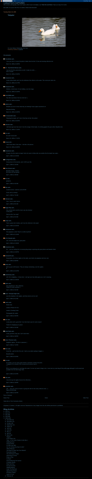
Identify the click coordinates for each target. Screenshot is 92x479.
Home (46, 398)
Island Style (8, 331)
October (9, 423)
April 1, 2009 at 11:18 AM (12, 243)
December (9, 419)
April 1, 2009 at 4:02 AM (12, 183)
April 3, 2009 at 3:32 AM (12, 327)
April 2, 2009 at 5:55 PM (12, 315)
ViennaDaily (8, 59)
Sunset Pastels (10, 443)
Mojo (6, 187)
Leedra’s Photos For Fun (12, 307)
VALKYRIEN (8, 95)
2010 (6, 416)
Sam (6, 319)
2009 (6, 418)
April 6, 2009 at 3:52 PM (12, 392)
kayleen (7, 104)
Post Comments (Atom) (16, 401)
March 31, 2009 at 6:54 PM (13, 120)
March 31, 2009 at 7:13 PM (13, 129)
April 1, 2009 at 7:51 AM (12, 195)
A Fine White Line (10, 438)
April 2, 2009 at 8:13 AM (12, 298)
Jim (6, 360)
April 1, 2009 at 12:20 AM (12, 155)
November (9, 421)
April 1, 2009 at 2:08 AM (12, 174)
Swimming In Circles (11, 455)
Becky (6, 264)
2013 (6, 411)
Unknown (7, 124)
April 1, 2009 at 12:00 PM (12, 252)
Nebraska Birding (10, 109)
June (8, 430)
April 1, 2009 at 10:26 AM (12, 225)
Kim (6, 133)
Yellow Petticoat (10, 448)
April (8, 433)
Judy (6, 377)
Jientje (6, 220)
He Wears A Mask (11, 472)
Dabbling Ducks (10, 442)
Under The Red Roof (11, 469)
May (8, 431)
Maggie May (8, 207)
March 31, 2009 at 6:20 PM (13, 100)
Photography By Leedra (12, 313)
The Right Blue (9, 159)
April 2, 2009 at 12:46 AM (12, 279)
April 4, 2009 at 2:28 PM (12, 382)
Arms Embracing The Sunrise (13, 460)
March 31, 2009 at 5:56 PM (13, 74)
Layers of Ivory (10, 474)
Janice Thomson (9, 340)
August (9, 426)
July (8, 428)
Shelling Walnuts (10, 467)
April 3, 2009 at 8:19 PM (12, 356)
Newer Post (6, 398)
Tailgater (8, 436)
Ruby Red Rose (10, 464)
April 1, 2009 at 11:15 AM (12, 234)
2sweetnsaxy (8, 274)
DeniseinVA (8, 255)
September (10, 425)
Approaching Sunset (11, 470)
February (9, 476)
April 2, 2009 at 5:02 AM (12, 290)
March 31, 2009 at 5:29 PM (13, 64)
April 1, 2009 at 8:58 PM (12, 260)
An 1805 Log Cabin (11, 445)
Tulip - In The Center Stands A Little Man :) (17, 440)
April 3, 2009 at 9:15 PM (12, 373)
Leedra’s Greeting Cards (12, 310)
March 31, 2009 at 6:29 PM (13, 112)
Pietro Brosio (8, 168)
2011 (6, 414)
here (27, 48)
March (8, 435)
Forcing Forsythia (10, 465)
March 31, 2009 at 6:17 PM (13, 83)
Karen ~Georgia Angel (11, 293)
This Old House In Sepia (12, 453)
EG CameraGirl (9, 115)
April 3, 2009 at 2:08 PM (12, 336)
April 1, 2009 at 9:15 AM (12, 217)
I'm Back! (8, 459)
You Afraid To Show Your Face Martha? (16, 450)
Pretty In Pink (9, 457)
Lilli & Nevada (8, 238)
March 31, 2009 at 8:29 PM (13, 147)
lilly (6, 178)
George (7, 142)
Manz (6, 348)
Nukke (6, 283)
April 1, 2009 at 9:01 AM (12, 204)
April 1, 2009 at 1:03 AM (12, 164)
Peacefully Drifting (11, 452)
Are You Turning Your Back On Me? (15, 447)
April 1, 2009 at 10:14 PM (12, 271)
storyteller (7, 386)
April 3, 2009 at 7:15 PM (12, 345)
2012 (6, 413)
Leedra (6, 302)
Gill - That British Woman (12, 67)
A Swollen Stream (10, 462)
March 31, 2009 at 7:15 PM (13, 138)
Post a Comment (8, 395)
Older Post (85, 398)
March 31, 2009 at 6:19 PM (13, 91)
